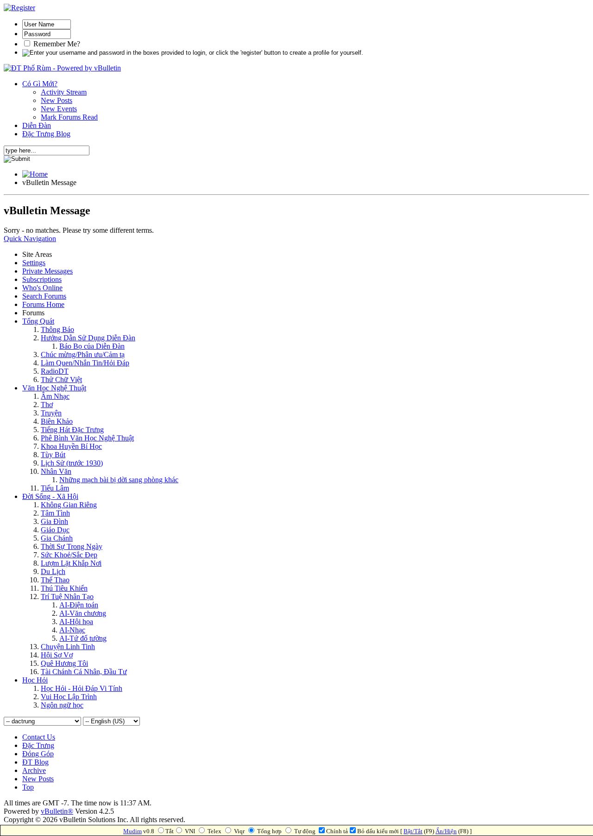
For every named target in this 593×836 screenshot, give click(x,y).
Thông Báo (57, 329)
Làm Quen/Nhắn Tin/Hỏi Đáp (85, 363)
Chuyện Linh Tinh (68, 647)
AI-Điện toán (78, 605)
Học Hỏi (35, 680)
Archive (34, 770)
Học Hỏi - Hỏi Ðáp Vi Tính (81, 688)
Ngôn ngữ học (62, 705)
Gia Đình (54, 521)
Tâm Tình (55, 513)
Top (28, 787)
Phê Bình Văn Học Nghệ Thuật (87, 438)
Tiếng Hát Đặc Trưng (72, 430)
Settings (33, 263)
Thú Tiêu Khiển (64, 588)
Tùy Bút (53, 455)
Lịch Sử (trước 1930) (72, 463)
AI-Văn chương (82, 613)
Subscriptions (42, 279)
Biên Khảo (57, 421)
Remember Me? (56, 44)
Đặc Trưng (38, 745)
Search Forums (44, 296)
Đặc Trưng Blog (46, 134)
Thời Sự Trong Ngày (71, 546)
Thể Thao (55, 580)
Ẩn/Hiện (446, 831)
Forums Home (43, 304)
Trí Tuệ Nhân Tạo (67, 596)
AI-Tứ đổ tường (83, 638)
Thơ (47, 404)
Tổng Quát (38, 321)
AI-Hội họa (76, 621)
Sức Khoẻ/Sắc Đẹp (69, 555)
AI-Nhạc (72, 630)
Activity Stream (64, 92)
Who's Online (42, 288)
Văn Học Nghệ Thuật (54, 388)
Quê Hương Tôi (64, 663)
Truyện (51, 413)
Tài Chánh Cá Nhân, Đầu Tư (84, 672)
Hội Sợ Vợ (57, 655)
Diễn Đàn (36, 125)
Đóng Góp (38, 754)
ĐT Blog (35, 762)
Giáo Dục (55, 530)
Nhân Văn (56, 471)
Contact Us (38, 737)
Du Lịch (53, 571)
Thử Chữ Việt (61, 379)
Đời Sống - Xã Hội (50, 496)
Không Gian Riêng (69, 505)
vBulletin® (57, 811)
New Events (59, 109)
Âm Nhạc (55, 396)
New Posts (56, 100)
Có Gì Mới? (39, 84)
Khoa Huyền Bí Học (71, 446)
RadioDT (55, 371)
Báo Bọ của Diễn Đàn (92, 346)
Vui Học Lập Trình (69, 697)
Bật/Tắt (413, 831)
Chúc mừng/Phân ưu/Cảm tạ (83, 354)
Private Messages (47, 271)
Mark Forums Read (69, 117)
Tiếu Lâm (55, 488)
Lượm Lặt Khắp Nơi (71, 563)
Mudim (132, 831)
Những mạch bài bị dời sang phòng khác (118, 480)
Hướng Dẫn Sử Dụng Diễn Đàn (88, 338)
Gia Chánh (57, 538)
